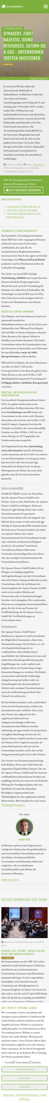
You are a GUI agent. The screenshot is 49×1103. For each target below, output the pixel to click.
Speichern (24, 1078)
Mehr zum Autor (10, 879)
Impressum (8, 1094)
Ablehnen (24, 1087)
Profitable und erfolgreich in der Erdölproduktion (23, 215)
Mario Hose (38, 164)
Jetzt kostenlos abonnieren (25, 190)
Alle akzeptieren (24, 1069)
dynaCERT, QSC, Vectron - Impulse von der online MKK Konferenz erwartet (23, 952)
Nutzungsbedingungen (13, 804)
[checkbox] (2, 1062)
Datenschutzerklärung (27, 1094)
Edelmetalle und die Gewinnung (22, 210)
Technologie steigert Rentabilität (24, 207)
